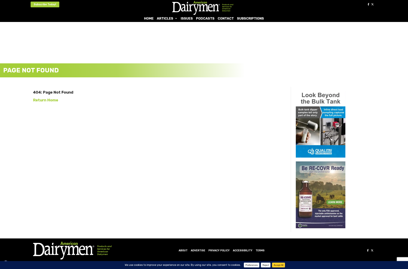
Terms (260, 250)
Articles (165, 18)
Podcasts (205, 18)
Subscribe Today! (45, 4)
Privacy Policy (219, 250)
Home (149, 18)
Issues (187, 18)
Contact (226, 18)
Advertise (198, 250)
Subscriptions (250, 18)
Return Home (45, 100)
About (183, 250)
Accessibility (242, 250)
